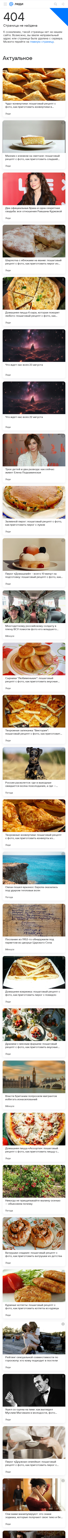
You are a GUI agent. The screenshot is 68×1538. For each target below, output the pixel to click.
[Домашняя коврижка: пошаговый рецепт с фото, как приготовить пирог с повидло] (34, 980)
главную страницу (42, 41)
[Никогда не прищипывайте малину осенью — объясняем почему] (34, 1189)
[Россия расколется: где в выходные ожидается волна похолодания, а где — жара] (34, 771)
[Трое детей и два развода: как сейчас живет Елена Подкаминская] (34, 458)
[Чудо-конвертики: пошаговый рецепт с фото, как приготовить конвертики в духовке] (34, 92)
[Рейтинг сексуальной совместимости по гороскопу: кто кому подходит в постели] (34, 1346)
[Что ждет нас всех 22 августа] (34, 405)
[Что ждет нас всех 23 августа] (34, 353)
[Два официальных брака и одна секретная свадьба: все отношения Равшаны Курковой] (34, 197)
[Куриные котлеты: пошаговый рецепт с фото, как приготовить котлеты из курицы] (34, 1293)
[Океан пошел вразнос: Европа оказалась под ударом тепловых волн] (34, 876)
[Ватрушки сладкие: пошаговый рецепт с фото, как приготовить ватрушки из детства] (34, 1241)
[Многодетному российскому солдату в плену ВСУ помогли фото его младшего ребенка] (34, 614)
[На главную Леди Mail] (18, 4)
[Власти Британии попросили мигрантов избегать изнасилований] (34, 1085)
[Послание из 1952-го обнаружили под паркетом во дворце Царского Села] (34, 928)
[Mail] (11, 4)
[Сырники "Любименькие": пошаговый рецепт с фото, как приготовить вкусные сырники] (34, 667)
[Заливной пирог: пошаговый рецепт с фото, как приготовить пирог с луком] (34, 510)
